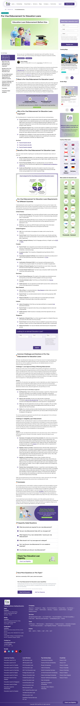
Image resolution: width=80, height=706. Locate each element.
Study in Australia (64, 667)
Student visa (28, 58)
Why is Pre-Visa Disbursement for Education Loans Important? (6, 64)
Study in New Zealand (65, 675)
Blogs (40, 4)
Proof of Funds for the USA (25, 145)
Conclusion (4, 88)
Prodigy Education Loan (28, 672)
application (28, 74)
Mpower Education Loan (29, 675)
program (35, 444)
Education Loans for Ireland (11, 672)
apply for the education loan (31, 400)
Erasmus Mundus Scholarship (48, 662)
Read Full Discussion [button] (25, 592)
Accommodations (57, 616)
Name (21, 335)
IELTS (56, 240)
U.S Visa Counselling (68, 616)
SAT (43, 631)
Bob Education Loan (28, 687)
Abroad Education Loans (35, 616)
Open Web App (69, 134)
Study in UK (63, 662)
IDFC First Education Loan (29, 670)
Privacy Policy (62, 608)
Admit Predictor (50, 624)
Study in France (64, 677)
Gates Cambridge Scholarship (48, 675)
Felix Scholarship (45, 680)
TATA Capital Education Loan (30, 690)
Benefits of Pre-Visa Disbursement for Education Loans (6, 70)
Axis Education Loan (28, 667)
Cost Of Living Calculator (36, 625)
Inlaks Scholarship (45, 667)
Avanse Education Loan (28, 680)
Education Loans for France (11, 675)
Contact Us (38, 608)
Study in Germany (64, 670)
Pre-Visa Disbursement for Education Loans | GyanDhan (32, 581)
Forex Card (31, 618)
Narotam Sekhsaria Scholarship (49, 677)
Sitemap (50, 609)
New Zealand (41, 290)
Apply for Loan (69, 3)
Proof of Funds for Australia (25, 147)
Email (34, 335)
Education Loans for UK (10, 662)
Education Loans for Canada (11, 665)
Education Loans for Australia (11, 667)
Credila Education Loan (28, 677)
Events (63, 618)
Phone (48, 335)
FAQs (36, 609)
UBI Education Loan (27, 662)
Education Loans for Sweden (11, 691)
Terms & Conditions (52, 608)
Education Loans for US (10, 660)
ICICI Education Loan (28, 665)
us (16, 503)
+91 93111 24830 (8, 644)
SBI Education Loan (27, 660)
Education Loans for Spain (10, 684)
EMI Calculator (40, 624)
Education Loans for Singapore (11, 682)
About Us (31, 608)
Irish (54, 304)
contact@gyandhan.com (9, 642)
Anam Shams (40, 62)
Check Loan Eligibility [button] (70, 702)
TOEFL (22, 241)
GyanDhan (41, 491)
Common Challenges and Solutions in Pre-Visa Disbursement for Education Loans (8, 83)
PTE (47, 631)
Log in (60, 4)
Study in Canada (64, 665)
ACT (51, 631)
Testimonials (43, 609)
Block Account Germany (42, 618)
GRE (30, 631)
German (51, 280)
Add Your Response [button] (40, 592)
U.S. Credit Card (47, 616)
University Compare (71, 624)
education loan (20, 70)
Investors (31, 609)
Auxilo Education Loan (28, 685)
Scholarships (19, 4)
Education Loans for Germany (11, 670)
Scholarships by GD (55, 618)
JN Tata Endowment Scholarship (49, 672)
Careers (55, 609)
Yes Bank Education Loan (29, 692)
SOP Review (32, 624)
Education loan (21, 58)
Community (53, 4)
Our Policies (70, 608)
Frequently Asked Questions (6, 91)
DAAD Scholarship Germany (48, 670)
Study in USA (63, 660)
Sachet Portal (62, 609)
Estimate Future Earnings (64, 625)
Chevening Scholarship (47, 660)
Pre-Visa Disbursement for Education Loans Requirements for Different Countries (7, 76)
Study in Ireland (64, 672)
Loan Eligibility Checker (50, 625)
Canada (21, 253)
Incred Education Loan (28, 682)
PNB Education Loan (28, 695)
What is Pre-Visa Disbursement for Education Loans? (6, 57)
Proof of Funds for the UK (25, 142)
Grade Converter (59, 624)
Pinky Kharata (24, 61)
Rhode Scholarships (46, 665)
